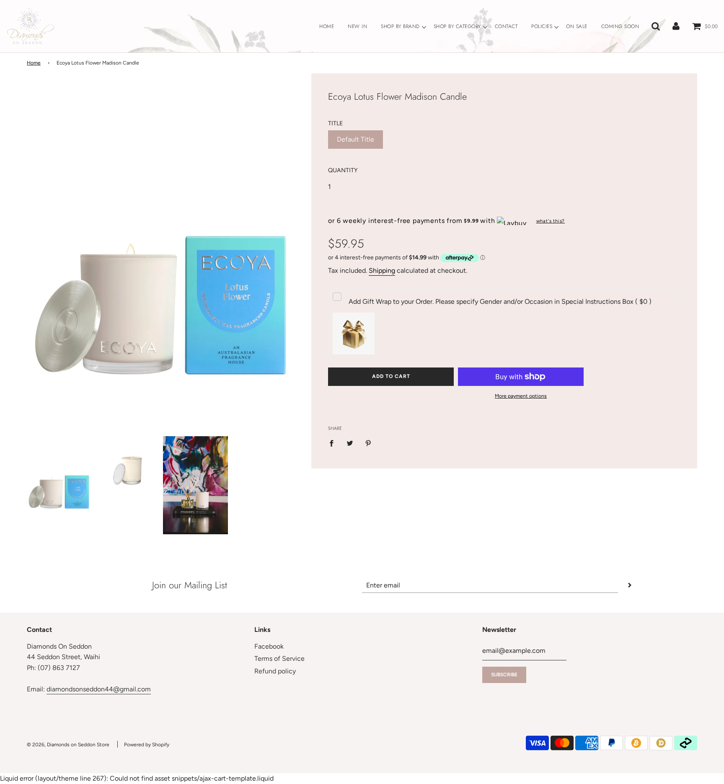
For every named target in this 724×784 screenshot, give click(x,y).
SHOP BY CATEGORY (457, 26)
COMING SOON (620, 26)
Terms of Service (279, 658)
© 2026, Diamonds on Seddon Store (68, 745)
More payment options (521, 396)
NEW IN (357, 26)
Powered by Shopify (146, 745)
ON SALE (576, 26)
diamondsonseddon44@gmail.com (99, 689)
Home (34, 63)
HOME (326, 26)
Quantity (343, 170)
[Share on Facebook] (334, 443)
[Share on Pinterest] (368, 443)
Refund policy (275, 671)
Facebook (269, 646)
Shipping (382, 270)
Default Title (355, 139)
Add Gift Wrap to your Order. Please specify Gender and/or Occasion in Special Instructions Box (500, 301)
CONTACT (506, 26)
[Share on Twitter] (349, 443)
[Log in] (676, 26)
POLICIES (541, 26)
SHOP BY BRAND (400, 26)
